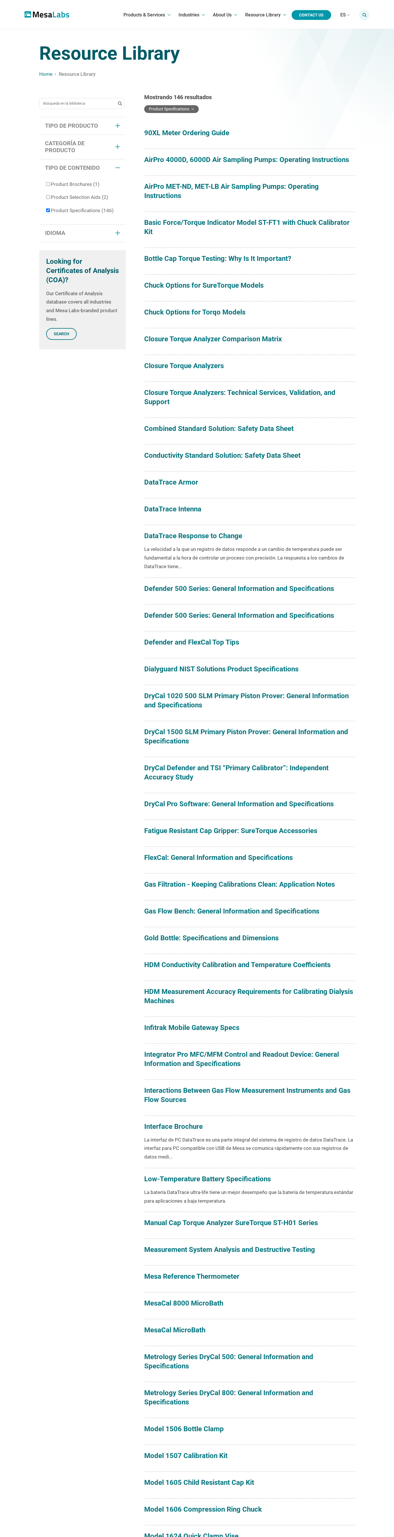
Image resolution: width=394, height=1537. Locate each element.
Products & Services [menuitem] (144, 15)
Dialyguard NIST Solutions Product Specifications (221, 669)
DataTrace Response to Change (193, 536)
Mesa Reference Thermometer (191, 1276)
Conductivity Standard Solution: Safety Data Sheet (222, 455)
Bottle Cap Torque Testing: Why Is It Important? (217, 259)
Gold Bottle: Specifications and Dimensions (211, 938)
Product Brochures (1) (75, 184)
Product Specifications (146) (82, 210)
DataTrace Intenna (172, 509)
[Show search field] (364, 15)
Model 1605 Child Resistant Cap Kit (199, 1482)
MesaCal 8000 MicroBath (183, 1303)
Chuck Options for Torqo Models (194, 312)
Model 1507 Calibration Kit (186, 1456)
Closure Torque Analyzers (184, 366)
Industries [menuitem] (189, 15)
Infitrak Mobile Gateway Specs (191, 1028)
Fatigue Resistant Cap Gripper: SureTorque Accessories (230, 831)
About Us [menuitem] (222, 15)
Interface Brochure (173, 1126)
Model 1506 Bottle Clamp (184, 1429)
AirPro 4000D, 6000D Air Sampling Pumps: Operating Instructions (246, 160)
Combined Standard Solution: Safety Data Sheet (219, 429)
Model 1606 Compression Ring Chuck (203, 1509)
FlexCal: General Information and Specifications (218, 858)
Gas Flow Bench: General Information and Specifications (231, 911)
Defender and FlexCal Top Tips (191, 642)
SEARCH (61, 333)
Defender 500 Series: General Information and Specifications (239, 589)
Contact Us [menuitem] (311, 15)
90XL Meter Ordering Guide (186, 133)
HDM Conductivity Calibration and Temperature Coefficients (237, 965)
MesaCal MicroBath (174, 1330)
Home (45, 74)
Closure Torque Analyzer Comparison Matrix (213, 339)
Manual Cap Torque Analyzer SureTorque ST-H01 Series (231, 1223)
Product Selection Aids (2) (79, 197)
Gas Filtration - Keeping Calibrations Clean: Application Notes (239, 884)
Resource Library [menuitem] (263, 15)
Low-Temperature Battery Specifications (207, 1179)
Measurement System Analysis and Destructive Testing (229, 1250)
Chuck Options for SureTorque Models (204, 285)
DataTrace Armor (171, 482)
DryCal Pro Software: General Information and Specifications (239, 804)
